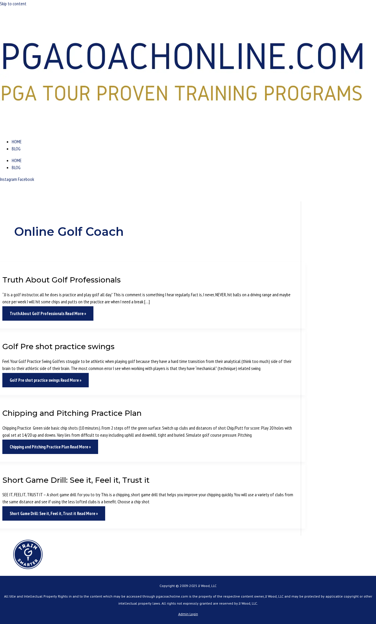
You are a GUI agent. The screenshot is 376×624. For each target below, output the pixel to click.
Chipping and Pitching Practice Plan (72, 413)
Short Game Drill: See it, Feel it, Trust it (76, 480)
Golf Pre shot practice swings (58, 346)
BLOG (16, 149)
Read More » (48, 313)
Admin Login (188, 614)
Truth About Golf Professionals (61, 280)
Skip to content (13, 3)
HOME (17, 141)
